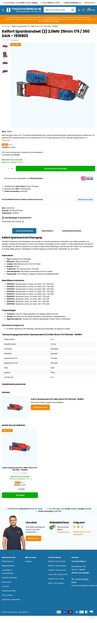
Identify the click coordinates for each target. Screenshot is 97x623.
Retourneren (6, 582)
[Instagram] (74, 527)
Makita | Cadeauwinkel (57, 566)
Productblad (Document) (12, 221)
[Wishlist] (83, 10)
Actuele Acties (54, 557)
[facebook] (78, 527)
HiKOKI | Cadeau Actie (57, 570)
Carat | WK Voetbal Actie (58, 574)
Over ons (5, 586)
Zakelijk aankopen (9, 591)
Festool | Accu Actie (56, 579)
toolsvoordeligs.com (49, 19)
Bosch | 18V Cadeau (56, 583)
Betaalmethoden (8, 566)
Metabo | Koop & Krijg (56, 561)
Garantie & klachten (9, 578)
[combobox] (60, 10)
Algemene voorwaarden (11, 599)
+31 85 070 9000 (81, 579)
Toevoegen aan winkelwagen (55, 168)
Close (94, 19)
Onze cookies (7, 595)
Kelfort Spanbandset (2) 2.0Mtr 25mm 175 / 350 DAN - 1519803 (19, 469)
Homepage (6, 26)
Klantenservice (8, 557)
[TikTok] (82, 527)
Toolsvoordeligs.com (53, 17)
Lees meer (6, 140)
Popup (23, 162)
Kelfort (9, 131)
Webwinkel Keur (63, 532)
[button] (12, 168)
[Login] (79, 10)
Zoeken (72, 10)
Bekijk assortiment (3, 10)
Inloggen (28, 561)
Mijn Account (30, 557)
